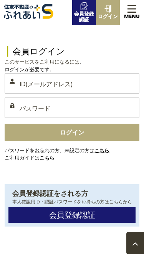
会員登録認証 (72, 215)
